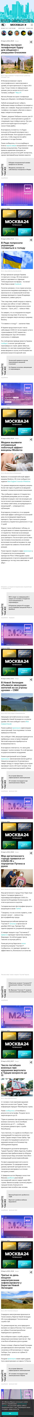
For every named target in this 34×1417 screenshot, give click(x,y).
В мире (17, 41)
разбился (11, 1178)
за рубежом (4, 178)
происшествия (13, 791)
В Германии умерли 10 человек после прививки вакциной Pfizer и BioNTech (20, 607)
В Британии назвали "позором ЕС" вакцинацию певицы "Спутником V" (20, 985)
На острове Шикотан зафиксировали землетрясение (19, 777)
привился (4, 935)
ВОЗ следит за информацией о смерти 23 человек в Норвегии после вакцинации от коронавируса (19, 599)
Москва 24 (17, 25)
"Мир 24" (18, 93)
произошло (5, 759)
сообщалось (10, 1111)
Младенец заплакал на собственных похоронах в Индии (20, 168)
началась (13, 924)
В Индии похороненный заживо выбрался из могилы (19, 163)
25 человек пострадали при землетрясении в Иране (18, 782)
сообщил (4, 343)
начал (24, 943)
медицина (11, 617)
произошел (28, 551)
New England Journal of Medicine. (19, 481)
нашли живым (11, 146)
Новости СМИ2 (5, 208)
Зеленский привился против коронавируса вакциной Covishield (18, 362)
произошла (16, 728)
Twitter (18, 909)
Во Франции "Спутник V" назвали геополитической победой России (20, 991)
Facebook (18, 284)
